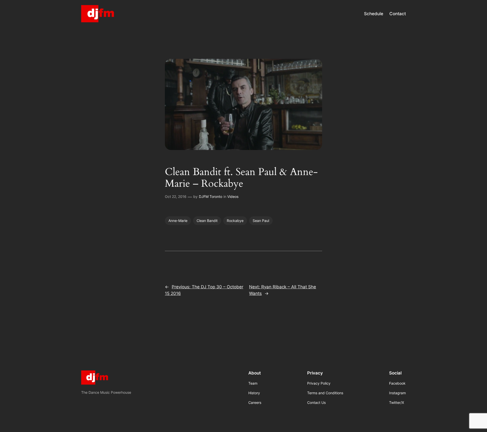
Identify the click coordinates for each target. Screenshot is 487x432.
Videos (232, 196)
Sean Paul (261, 220)
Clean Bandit (207, 220)
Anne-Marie (177, 220)
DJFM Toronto (210, 196)
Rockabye (235, 220)
